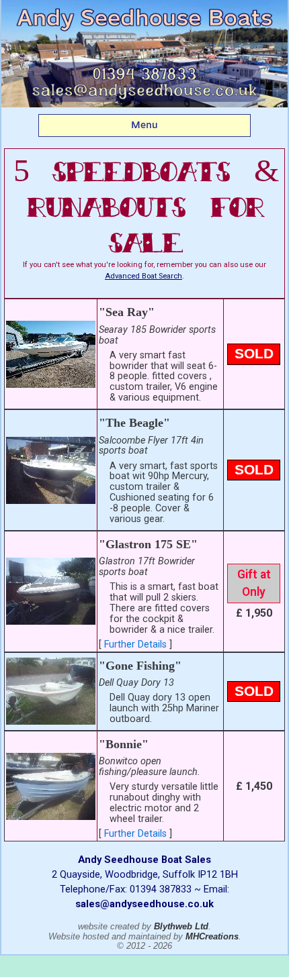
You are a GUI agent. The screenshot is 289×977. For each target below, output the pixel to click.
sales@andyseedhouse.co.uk (144, 904)
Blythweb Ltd (181, 926)
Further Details (135, 644)
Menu (144, 124)
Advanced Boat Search (143, 276)
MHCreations (212, 936)
